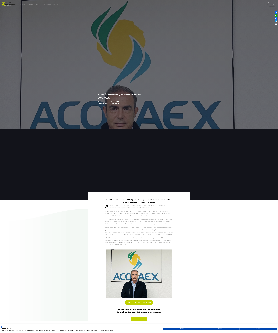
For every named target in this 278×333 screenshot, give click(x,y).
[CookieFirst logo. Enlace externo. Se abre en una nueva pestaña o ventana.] (1, 327)
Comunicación (115, 103)
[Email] (276, 24)
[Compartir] (276, 12)
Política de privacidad (157, 326)
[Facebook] (276, 18)
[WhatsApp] (276, 15)
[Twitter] (276, 21)
